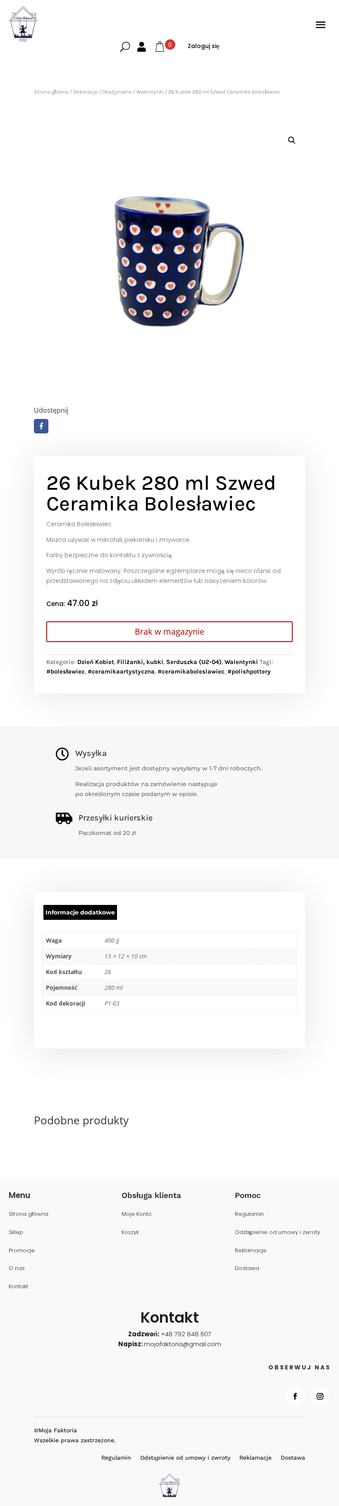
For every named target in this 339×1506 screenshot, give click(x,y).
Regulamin (249, 1214)
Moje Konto (137, 1214)
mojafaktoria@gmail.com (182, 1344)
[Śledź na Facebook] (295, 1396)
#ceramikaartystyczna (121, 671)
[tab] (80, 912)
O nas (17, 1268)
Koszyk (130, 1232)
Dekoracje (85, 92)
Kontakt (18, 1286)
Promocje (22, 1250)
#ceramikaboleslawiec (191, 671)
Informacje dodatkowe (80, 912)
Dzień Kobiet (95, 662)
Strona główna (51, 92)
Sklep (16, 1232)
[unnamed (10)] (169, 261)
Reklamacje (251, 1250)
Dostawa (247, 1268)
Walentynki (150, 92)
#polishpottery (249, 671)
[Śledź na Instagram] (320, 1396)
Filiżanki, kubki (140, 662)
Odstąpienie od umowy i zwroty (277, 1232)
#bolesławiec (65, 671)
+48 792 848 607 (186, 1334)
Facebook (41, 426)
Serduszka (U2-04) (194, 662)
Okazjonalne (117, 92)
